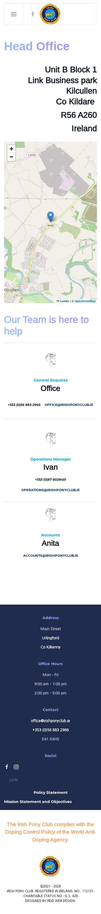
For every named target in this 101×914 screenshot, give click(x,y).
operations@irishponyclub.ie (50, 490)
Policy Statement (51, 792)
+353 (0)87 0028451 (50, 479)
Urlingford (50, 638)
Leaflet (64, 301)
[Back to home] (50, 14)
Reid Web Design (61, 900)
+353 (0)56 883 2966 (24, 405)
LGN (13, 779)
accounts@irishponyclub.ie (50, 556)
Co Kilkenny (51, 647)
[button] (13, 14)
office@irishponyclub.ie (69, 405)
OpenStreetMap (85, 301)
